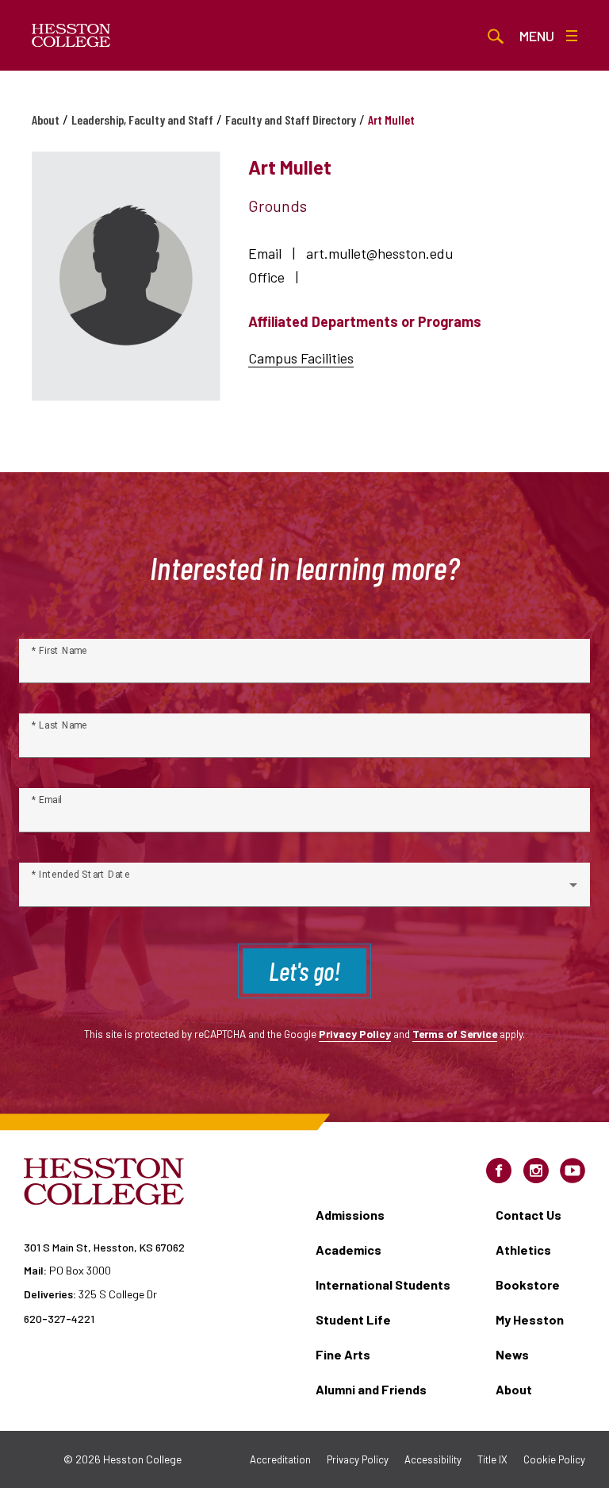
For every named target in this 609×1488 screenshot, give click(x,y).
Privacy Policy (355, 1033)
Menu (536, 35)
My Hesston (530, 1319)
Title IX (492, 1459)
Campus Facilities (301, 358)
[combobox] (304, 891)
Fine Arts (343, 1354)
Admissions (350, 1214)
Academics (348, 1249)
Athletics (523, 1249)
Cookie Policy (554, 1459)
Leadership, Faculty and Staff (142, 119)
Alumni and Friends (371, 1389)
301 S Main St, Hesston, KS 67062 (104, 1247)
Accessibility (433, 1459)
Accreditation (280, 1459)
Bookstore (528, 1284)
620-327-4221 (59, 1318)
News (512, 1354)
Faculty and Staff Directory (290, 119)
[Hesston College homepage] (71, 36)
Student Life (353, 1319)
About (45, 119)
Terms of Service (454, 1033)
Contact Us (528, 1214)
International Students (383, 1284)
